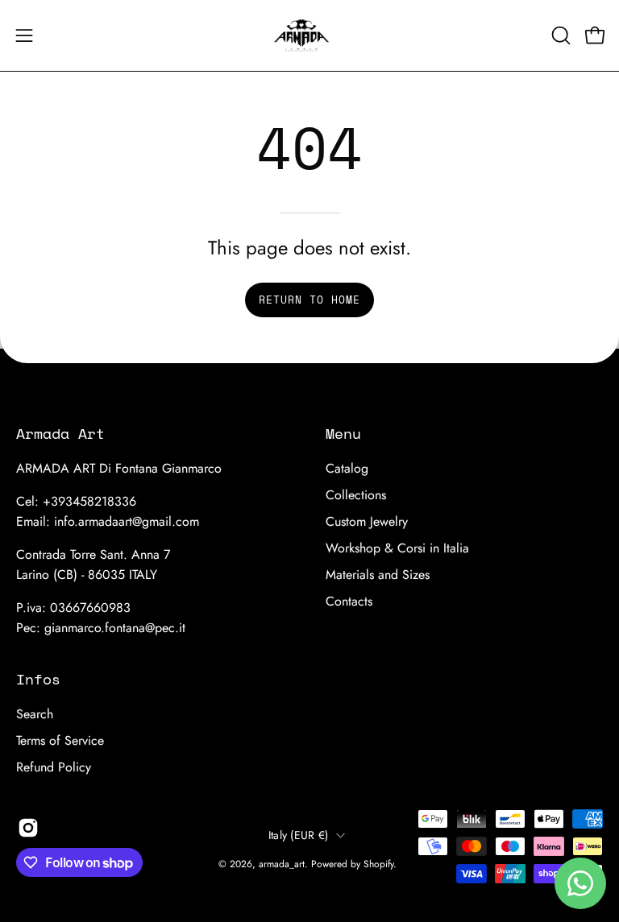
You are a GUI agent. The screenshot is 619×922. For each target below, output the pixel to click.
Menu (343, 433)
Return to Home (309, 300)
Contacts (349, 601)
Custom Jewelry (367, 521)
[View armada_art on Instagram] (28, 828)
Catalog (347, 468)
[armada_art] (309, 35)
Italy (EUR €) (298, 835)
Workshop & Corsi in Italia (397, 548)
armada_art (282, 864)
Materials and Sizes (378, 574)
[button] (559, 35)
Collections (356, 495)
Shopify (378, 864)
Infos (38, 679)
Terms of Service (60, 740)
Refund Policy (53, 767)
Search (34, 714)
